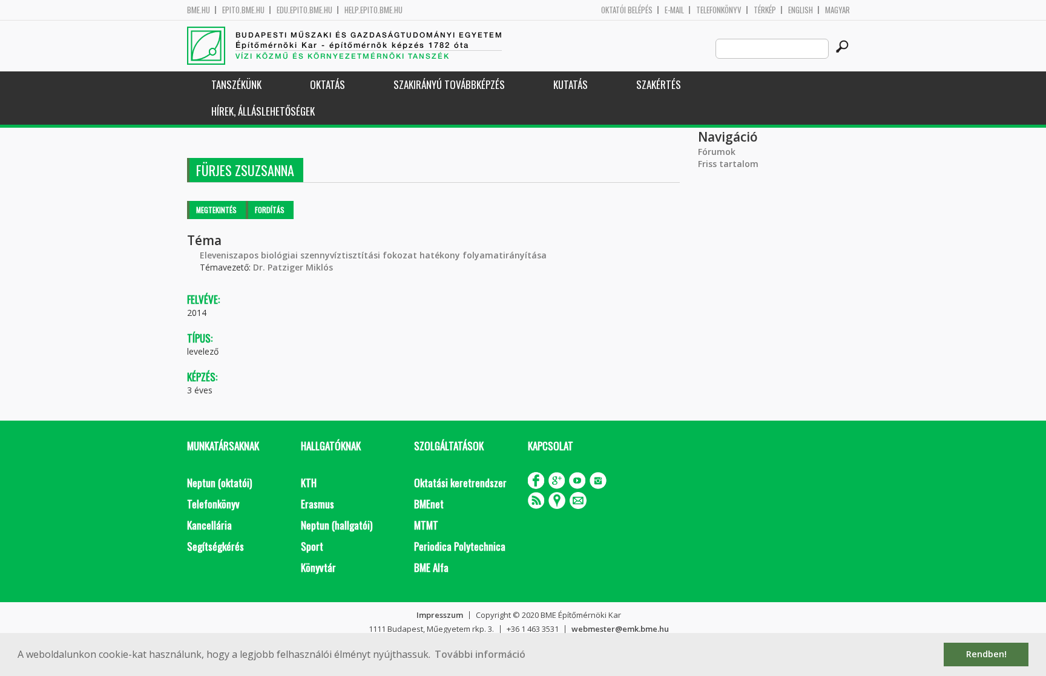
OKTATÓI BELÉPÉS (627, 10)
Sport (312, 546)
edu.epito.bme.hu (304, 10)
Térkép (765, 10)
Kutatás (570, 84)
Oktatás (327, 84)
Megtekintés (216, 210)
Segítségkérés (215, 546)
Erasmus (317, 503)
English (800, 10)
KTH (309, 482)
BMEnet (429, 503)
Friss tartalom (728, 163)
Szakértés (658, 84)
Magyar (837, 10)
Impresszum (439, 614)
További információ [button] (480, 654)
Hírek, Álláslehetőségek (263, 111)
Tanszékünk (236, 84)
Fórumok (716, 151)
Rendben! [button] (986, 654)
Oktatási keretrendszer (460, 482)
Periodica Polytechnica (459, 546)
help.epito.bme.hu (373, 10)
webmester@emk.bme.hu (620, 628)
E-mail (674, 10)
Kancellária (209, 525)
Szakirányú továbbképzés (449, 84)
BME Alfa (431, 567)
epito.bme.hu (243, 10)
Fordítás (270, 210)
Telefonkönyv (719, 10)
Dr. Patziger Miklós (293, 267)
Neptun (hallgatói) (336, 525)
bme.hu (198, 10)
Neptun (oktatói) (219, 482)
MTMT (426, 525)
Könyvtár (318, 567)
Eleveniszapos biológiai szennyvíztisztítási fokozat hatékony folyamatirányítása (373, 255)
